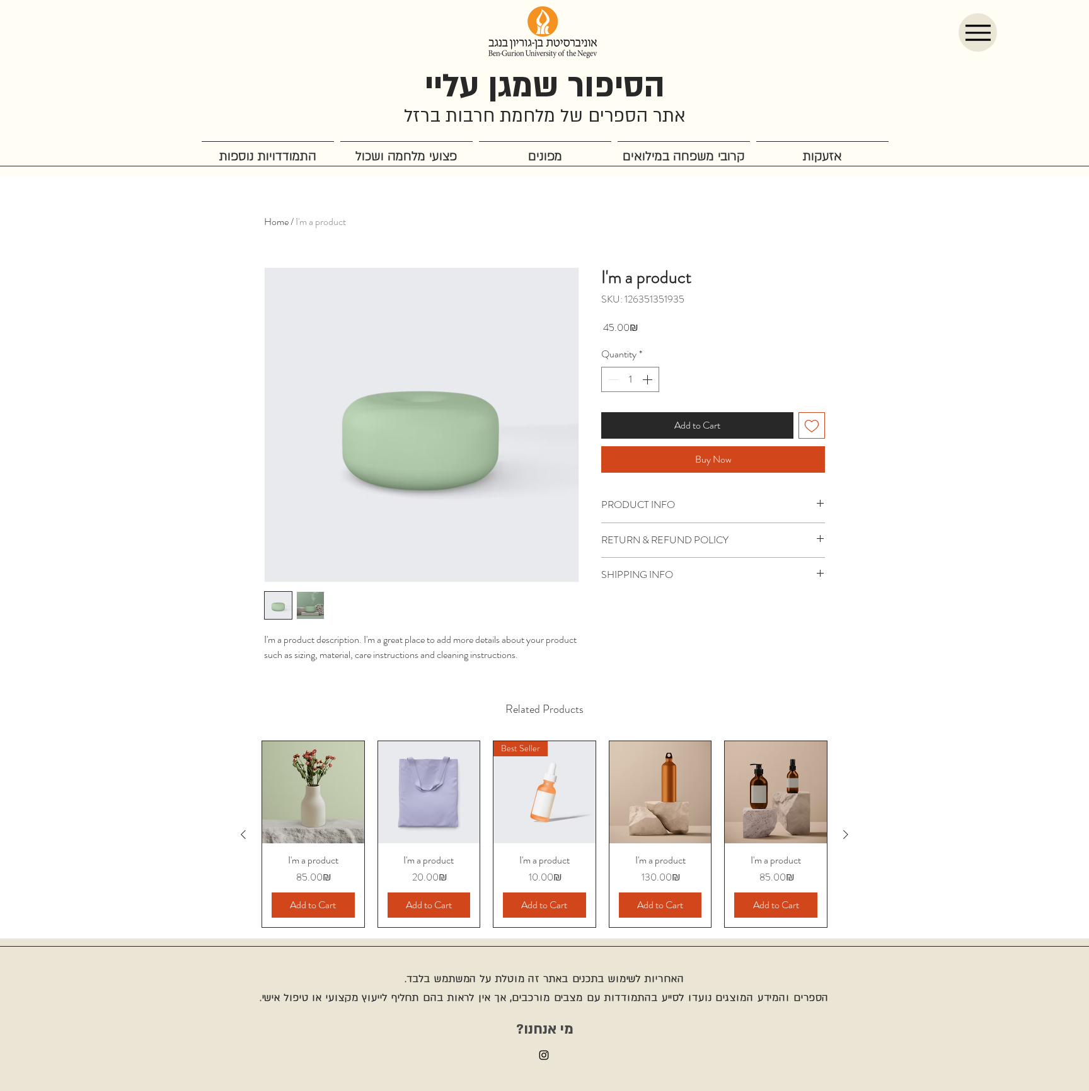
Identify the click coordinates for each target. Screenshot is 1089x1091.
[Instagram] (544, 1055)
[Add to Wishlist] (811, 425)
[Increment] (648, 379)
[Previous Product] (243, 834)
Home (276, 221)
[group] (544, 834)
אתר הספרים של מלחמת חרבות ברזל (545, 116)
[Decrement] (612, 379)
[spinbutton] (630, 379)
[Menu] (978, 32)
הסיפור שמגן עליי (545, 86)
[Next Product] (845, 834)
